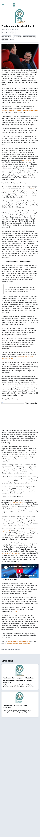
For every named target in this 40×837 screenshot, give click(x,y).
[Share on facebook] (2, 32)
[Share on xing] (14, 32)
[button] (3, 5)
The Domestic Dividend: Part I (19, 641)
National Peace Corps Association (19, 644)
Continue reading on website (10, 649)
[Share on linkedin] (6, 32)
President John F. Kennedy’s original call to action (19, 110)
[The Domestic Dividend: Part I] (20, 56)
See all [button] (11, 39)
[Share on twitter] (10, 32)
